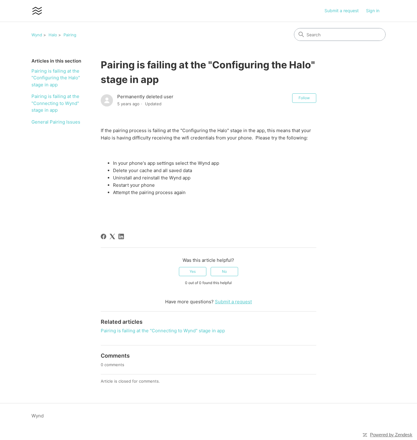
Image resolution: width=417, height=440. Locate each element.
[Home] (37, 10)
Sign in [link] (372, 10)
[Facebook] (103, 236)
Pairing (69, 34)
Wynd (36, 34)
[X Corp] (112, 236)
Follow (304, 98)
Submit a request (342, 10)
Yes (193, 271)
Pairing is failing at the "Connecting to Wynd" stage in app (55, 103)
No (224, 271)
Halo (53, 34)
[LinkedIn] (121, 236)
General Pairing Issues (55, 122)
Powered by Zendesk (391, 434)
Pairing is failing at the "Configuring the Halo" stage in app (55, 78)
